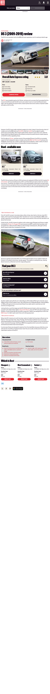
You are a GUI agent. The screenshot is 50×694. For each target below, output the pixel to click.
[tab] (5, 72)
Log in (44, 3)
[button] (25, 56)
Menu (48, 3)
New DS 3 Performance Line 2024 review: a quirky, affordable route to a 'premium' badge (14, 350)
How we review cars (6, 79)
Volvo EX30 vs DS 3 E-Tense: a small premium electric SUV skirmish (12, 342)
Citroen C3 (10, 224)
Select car (7, 379)
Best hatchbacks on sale (8, 212)
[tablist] (25, 72)
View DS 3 (11, 173)
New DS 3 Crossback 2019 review (11, 355)
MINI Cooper (4, 313)
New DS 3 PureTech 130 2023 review (12, 352)
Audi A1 (30, 131)
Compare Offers (13, 94)
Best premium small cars (8, 315)
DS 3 (4, 100)
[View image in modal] (3, 56)
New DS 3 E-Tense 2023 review (11, 354)
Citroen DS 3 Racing (24, 310)
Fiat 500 (21, 131)
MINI (31, 140)
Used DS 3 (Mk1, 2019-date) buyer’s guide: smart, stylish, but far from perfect (37, 349)
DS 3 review (30, 342)
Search (39, 3)
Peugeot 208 (17, 224)
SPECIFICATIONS (36, 94)
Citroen (11, 138)
